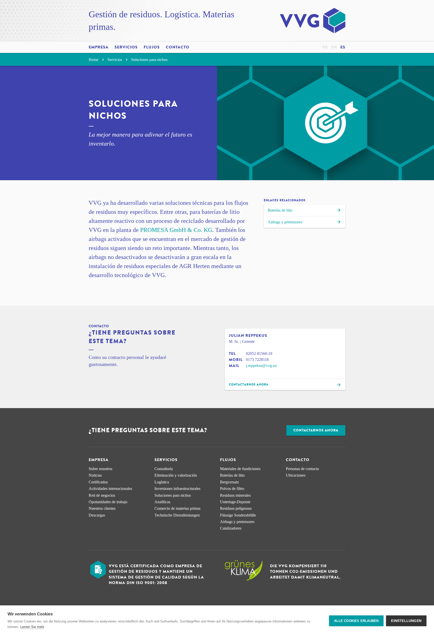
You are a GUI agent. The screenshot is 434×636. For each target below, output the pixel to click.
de (325, 47)
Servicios (126, 47)
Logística (161, 482)
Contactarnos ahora (315, 430)
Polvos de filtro (232, 488)
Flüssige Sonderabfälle (238, 515)
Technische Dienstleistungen (177, 515)
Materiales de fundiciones (240, 469)
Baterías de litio (280, 210)
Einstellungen (406, 621)
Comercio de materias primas (177, 508)
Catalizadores (230, 528)
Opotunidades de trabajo (108, 502)
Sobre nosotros (100, 469)
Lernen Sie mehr (32, 627)
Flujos (152, 47)
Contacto (177, 47)
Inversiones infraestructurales (177, 488)
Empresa (98, 47)
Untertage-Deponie (235, 502)
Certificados (98, 482)
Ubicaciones (295, 475)
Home (94, 59)
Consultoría (163, 469)
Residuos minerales (235, 495)
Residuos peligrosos (236, 508)
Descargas (97, 515)
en (334, 47)
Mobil (236, 360)
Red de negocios (102, 495)
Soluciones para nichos (149, 59)
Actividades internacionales (110, 488)
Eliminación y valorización (175, 475)
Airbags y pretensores (285, 222)
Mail (234, 366)
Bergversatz (229, 482)
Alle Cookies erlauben (356, 621)
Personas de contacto (302, 469)
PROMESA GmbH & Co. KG (176, 230)
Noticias (95, 475)
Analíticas (162, 502)
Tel (232, 354)
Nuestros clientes (102, 508)
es (342, 47)
